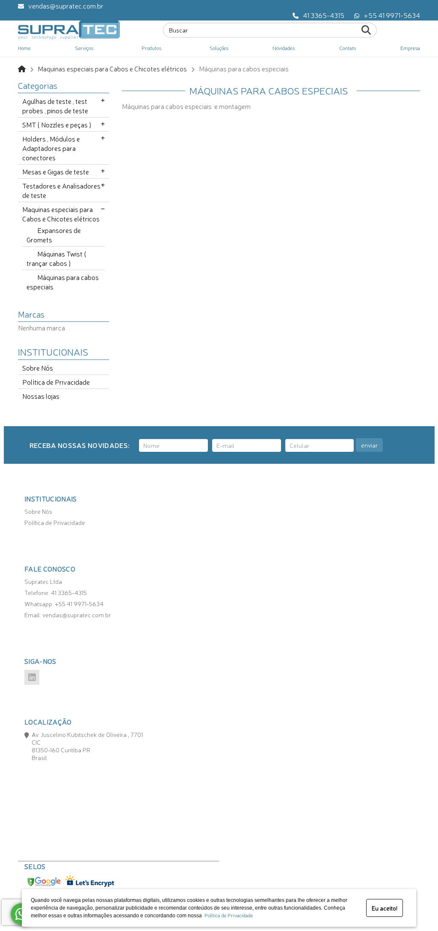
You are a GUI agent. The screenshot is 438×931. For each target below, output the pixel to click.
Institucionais (53, 351)
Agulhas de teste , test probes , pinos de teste (55, 105)
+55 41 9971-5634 (392, 15)
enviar (369, 445)
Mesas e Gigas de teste (55, 171)
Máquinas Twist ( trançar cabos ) (56, 258)
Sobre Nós (37, 367)
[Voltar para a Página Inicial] (22, 68)
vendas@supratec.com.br (66, 5)
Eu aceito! (384, 908)
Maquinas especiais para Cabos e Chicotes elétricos (112, 68)
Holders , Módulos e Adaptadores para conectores (51, 148)
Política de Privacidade (227, 915)
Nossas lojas (40, 396)
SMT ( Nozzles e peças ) (57, 124)
